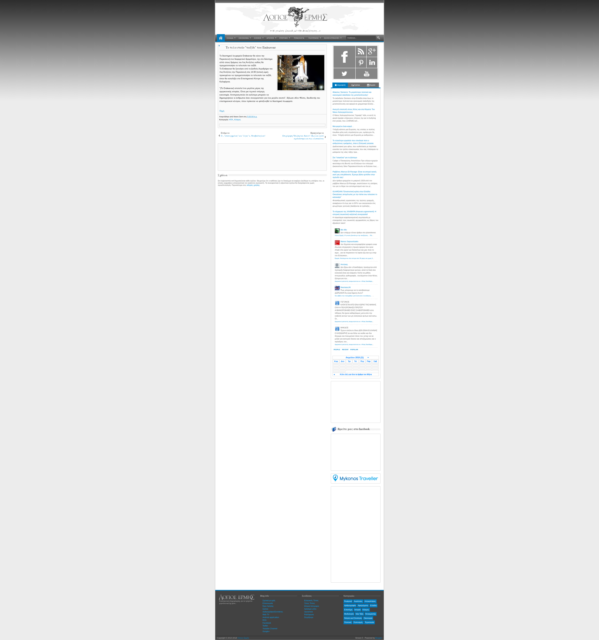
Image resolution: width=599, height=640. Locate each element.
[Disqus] (272, 227)
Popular (354, 349)
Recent (345, 349)
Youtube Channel (270, 629)
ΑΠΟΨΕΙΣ (270, 38)
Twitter (265, 626)
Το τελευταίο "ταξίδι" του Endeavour (251, 47)
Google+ (266, 631)
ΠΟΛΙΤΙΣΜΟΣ (313, 38)
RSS (264, 620)
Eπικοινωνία (268, 603)
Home (221, 38)
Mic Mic (344, 230)
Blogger (378, 638)
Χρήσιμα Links (310, 609)
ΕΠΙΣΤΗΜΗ (283, 38)
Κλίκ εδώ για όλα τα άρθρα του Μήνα (356, 374)
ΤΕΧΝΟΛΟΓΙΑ (299, 38)
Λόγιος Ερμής (243, 638)
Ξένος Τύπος (309, 603)
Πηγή (221, 111)
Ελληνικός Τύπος (311, 600)
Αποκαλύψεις (370, 601)
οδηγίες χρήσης (253, 185)
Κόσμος (237, 120)
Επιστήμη (348, 610)
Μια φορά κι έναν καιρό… (343, 126)
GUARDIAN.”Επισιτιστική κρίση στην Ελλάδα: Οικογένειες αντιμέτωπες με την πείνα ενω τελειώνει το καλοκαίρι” (355, 194)
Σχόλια (357, 85)
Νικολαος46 (346, 287)
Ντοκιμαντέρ (370, 614)
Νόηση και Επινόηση (353, 618)
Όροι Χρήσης (268, 606)
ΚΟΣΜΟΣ (257, 38)
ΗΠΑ (231, 120)
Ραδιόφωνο (309, 614)
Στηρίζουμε (308, 617)
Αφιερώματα (363, 605)
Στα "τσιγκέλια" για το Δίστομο (345, 157)
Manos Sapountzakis (349, 241)
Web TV (266, 614)
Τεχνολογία (369, 622)
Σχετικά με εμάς (269, 600)
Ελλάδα (373, 605)
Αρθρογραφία (350, 605)
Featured (348, 601)
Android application (271, 617)
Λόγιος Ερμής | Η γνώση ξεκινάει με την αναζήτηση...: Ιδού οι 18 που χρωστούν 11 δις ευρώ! (365, 235)
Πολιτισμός (358, 622)
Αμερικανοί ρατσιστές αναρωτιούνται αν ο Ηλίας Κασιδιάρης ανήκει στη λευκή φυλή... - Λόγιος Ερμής (367, 281)
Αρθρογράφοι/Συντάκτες (273, 612)
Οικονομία (368, 618)
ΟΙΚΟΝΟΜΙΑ (244, 38)
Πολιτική (347, 622)
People (337, 349)
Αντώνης (344, 264)
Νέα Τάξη (359, 614)
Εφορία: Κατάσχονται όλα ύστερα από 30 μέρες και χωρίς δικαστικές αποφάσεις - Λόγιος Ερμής (365, 258)
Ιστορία (357, 610)
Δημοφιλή (341, 85)
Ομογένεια (308, 612)
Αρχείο (372, 85)
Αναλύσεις (358, 601)
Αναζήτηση (378, 38)
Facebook (267, 623)
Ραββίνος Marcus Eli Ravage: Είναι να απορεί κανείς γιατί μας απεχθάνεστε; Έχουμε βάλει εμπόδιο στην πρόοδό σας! (355, 174)
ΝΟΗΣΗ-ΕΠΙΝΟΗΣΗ (331, 38)
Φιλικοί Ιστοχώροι (311, 606)
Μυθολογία (349, 614)
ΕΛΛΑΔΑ (230, 38)
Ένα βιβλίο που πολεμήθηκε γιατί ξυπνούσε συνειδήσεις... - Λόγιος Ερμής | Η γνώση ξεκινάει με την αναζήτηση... (371, 296)
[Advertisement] (271, 157)
